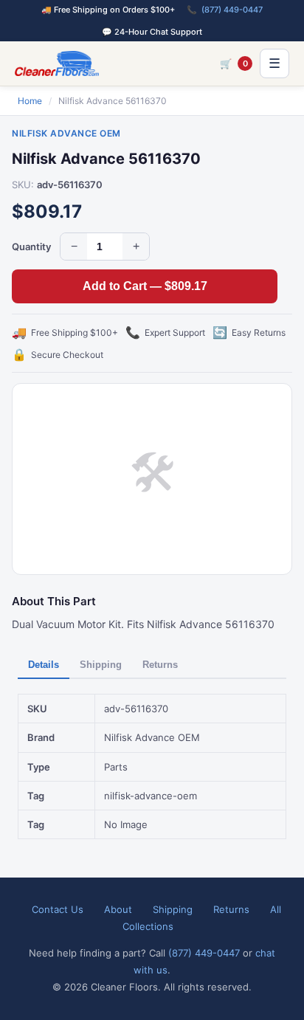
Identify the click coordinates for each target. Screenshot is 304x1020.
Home (30, 100)
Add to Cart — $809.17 (145, 286)
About (118, 909)
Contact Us (57, 909)
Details (43, 664)
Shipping (101, 664)
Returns (160, 664)
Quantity (31, 246)
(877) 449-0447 (232, 9)
